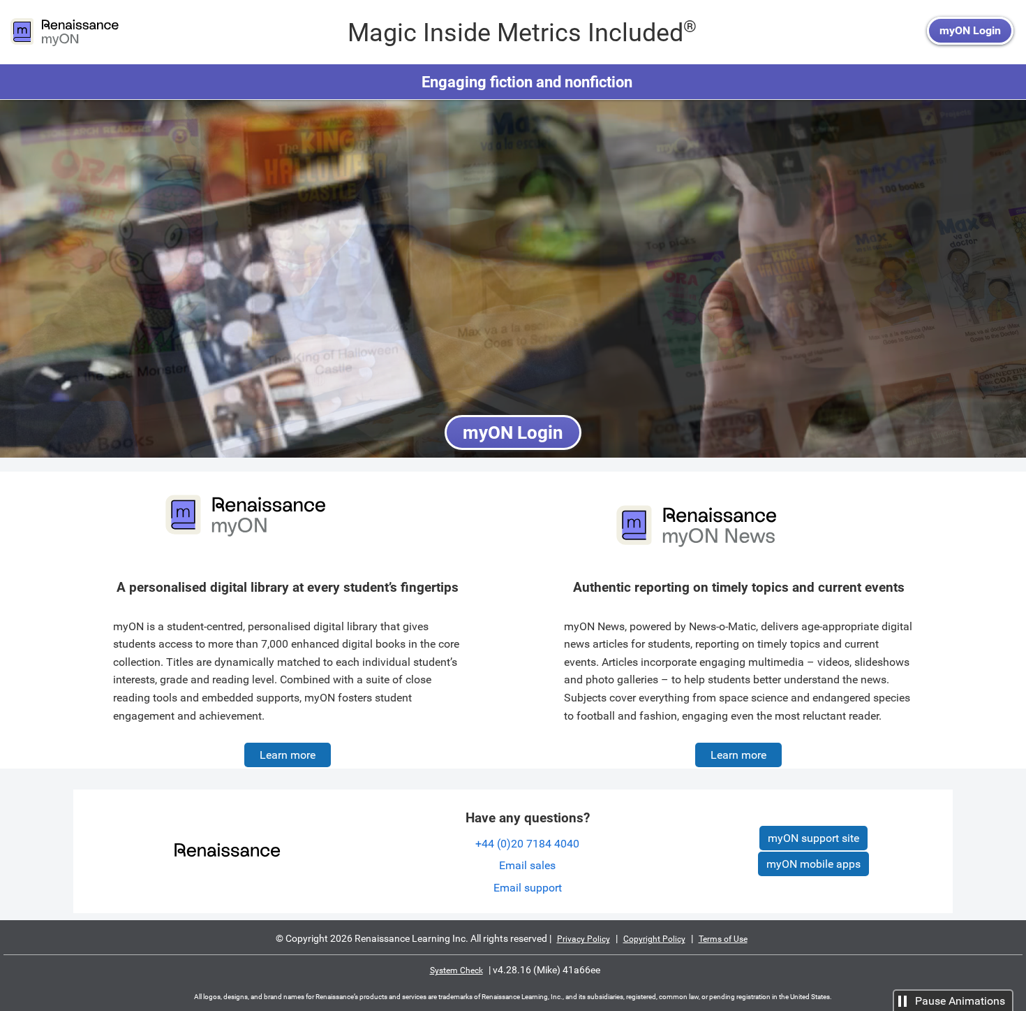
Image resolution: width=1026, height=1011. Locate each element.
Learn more (287, 755)
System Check (456, 970)
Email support (527, 887)
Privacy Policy (583, 939)
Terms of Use (723, 939)
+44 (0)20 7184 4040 (527, 843)
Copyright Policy (654, 939)
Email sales (527, 865)
